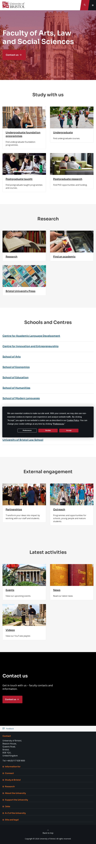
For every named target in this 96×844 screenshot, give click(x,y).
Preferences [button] (58, 424)
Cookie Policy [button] (73, 420)
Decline (48, 430)
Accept (68, 430)
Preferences (27, 430)
